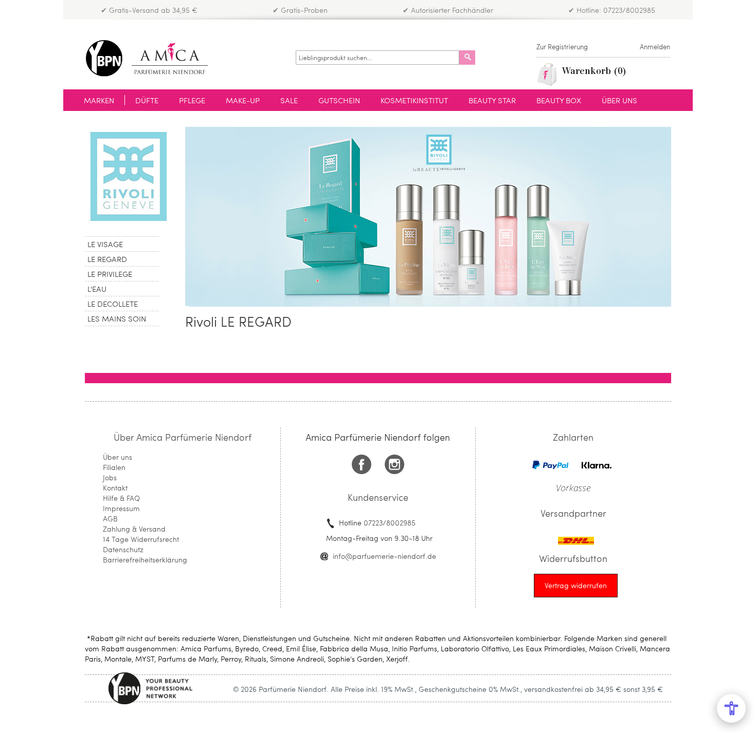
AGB (110, 518)
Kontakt (115, 488)
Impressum (121, 508)
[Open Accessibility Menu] (731, 708)
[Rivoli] (127, 176)
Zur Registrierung (562, 46)
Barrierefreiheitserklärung (145, 560)
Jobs (110, 477)
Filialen (114, 467)
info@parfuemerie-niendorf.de (384, 556)
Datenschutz (123, 549)
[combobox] (377, 57)
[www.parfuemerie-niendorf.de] (154, 58)
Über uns (117, 457)
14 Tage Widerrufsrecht (141, 539)
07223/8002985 (390, 523)
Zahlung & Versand (134, 529)
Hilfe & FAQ (121, 498)
